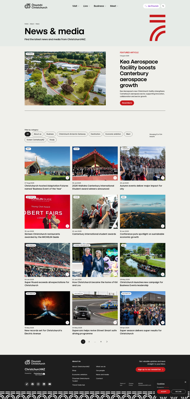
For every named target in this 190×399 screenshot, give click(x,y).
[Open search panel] (163, 6)
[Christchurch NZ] (36, 6)
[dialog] (171, 388)
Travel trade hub (78, 385)
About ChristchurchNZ (81, 367)
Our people (100, 370)
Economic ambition (113, 134)
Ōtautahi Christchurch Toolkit (80, 380)
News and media (102, 375)
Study (52, 140)
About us (37, 134)
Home (26, 24)
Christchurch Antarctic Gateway (72, 134)
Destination (95, 134)
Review (166, 387)
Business (50, 134)
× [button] (185, 382)
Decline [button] (178, 392)
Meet (128, 134)
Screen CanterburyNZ (35, 140)
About (32, 24)
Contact (99, 378)
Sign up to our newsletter (149, 369)
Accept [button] (163, 392)
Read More (127, 103)
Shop (74, 370)
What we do (101, 367)
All (28, 134)
